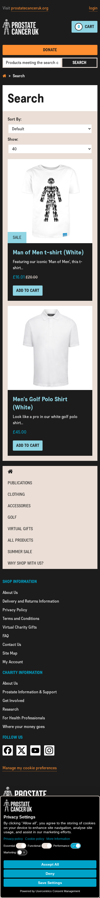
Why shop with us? (25, 563)
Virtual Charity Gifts (20, 627)
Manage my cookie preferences (30, 768)
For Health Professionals (24, 718)
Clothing (16, 494)
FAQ (6, 636)
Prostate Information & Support (30, 692)
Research (11, 709)
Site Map (10, 653)
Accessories (19, 506)
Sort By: (15, 119)
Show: (13, 139)
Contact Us (12, 644)
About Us (10, 592)
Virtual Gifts (20, 528)
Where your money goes (24, 726)
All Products (20, 540)
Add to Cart (27, 290)
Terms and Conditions (21, 618)
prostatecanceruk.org (29, 8)
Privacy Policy (15, 610)
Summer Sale (20, 551)
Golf (12, 517)
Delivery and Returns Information (31, 601)
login (93, 8)
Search (79, 62)
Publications (20, 483)
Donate (50, 50)
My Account (13, 662)
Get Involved (13, 700)
